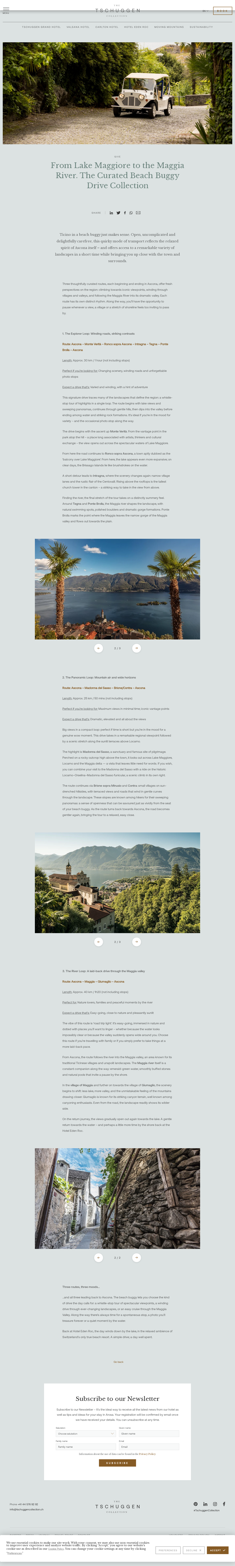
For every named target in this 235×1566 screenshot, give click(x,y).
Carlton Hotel (106, 26)
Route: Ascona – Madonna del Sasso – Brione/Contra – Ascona (103, 687)
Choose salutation (67, 1433)
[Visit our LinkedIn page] (205, 1504)
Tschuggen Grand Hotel (41, 26)
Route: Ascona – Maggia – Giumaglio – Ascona (93, 981)
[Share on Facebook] (126, 213)
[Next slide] (136, 648)
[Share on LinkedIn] (112, 213)
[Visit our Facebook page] (224, 1504)
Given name (125, 1428)
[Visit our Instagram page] (215, 1504)
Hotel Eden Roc (136, 26)
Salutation (60, 1428)
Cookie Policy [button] (56, 1548)
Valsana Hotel (78, 26)
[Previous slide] (98, 648)
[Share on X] (120, 213)
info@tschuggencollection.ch (27, 1509)
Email (121, 1441)
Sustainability (201, 26)
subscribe (117, 1462)
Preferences (168, 1550)
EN (204, 11)
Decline (192, 1550)
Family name (62, 1441)
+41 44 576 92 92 (28, 1504)
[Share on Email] (140, 213)
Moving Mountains (169, 26)
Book (222, 10)
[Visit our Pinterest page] (196, 1504)
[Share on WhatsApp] (132, 213)
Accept (215, 1550)
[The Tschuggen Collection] (117, 11)
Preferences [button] (15, 1553)
